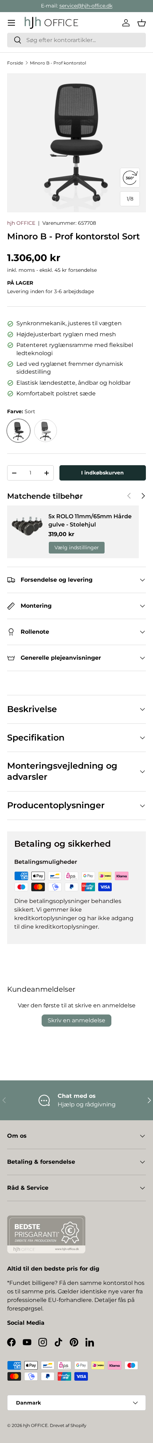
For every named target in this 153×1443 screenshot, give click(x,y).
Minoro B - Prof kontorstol (58, 63)
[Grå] (45, 430)
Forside (15, 63)
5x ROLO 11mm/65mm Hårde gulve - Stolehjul (90, 520)
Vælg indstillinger (76, 547)
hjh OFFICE (21, 223)
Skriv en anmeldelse (76, 1020)
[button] (141, 23)
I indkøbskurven (102, 472)
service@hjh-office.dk (85, 5)
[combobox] (76, 40)
